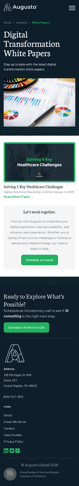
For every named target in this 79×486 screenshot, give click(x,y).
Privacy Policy (13, 441)
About (8, 415)
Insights (21, 22)
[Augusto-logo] (32, 7)
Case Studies (13, 435)
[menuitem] (70, 7)
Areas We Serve (15, 422)
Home (7, 22)
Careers (9, 428)
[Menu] (70, 7)
